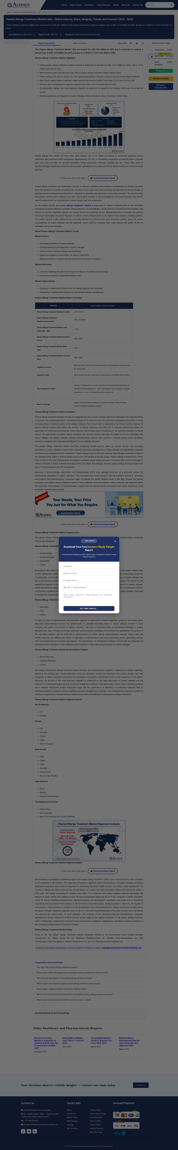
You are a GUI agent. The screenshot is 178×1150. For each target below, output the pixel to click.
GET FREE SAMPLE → (89, 608)
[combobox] (68, 587)
